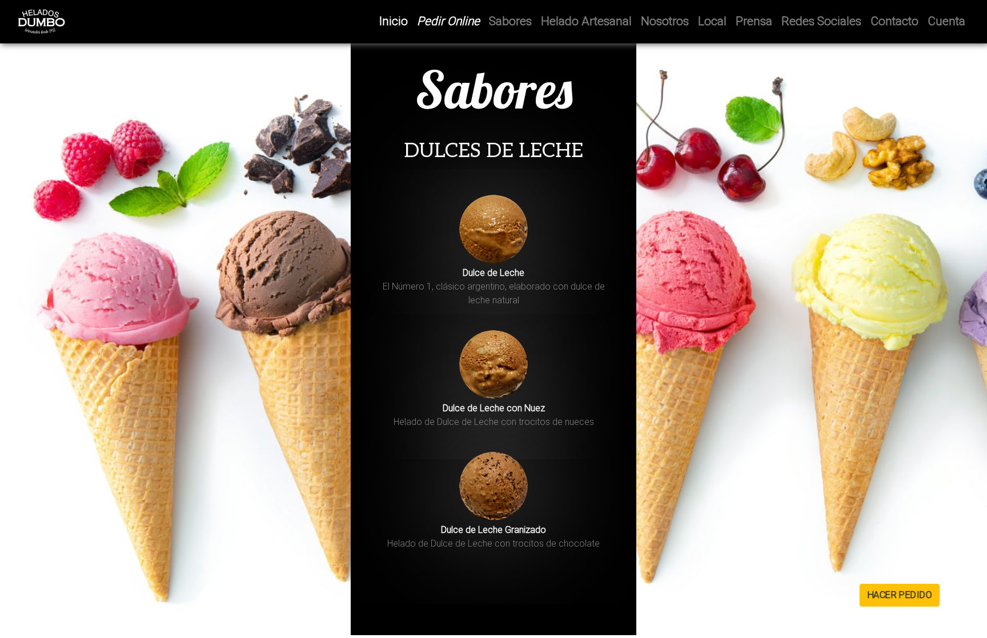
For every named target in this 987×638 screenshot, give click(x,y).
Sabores (510, 21)
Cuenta (946, 21)
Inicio (395, 21)
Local (712, 21)
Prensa (754, 21)
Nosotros (665, 21)
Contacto (894, 21)
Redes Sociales (821, 21)
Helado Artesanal (586, 21)
